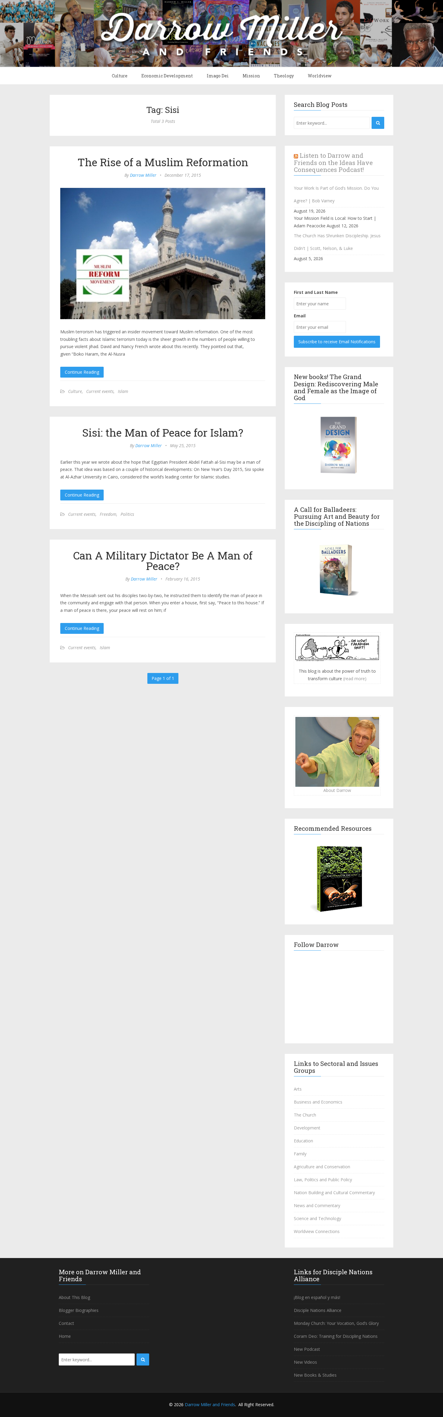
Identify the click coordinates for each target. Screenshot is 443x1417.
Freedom (108, 514)
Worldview (319, 76)
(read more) (354, 678)
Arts (298, 1089)
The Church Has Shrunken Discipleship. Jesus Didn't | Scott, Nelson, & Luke (337, 242)
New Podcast (307, 1349)
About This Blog (74, 1297)
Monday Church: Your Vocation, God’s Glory (336, 1323)
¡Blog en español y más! (317, 1297)
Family (300, 1154)
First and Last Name (316, 292)
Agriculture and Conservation (322, 1166)
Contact (66, 1323)
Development (307, 1128)
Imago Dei (218, 76)
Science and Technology (317, 1218)
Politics (127, 514)
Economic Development (167, 76)
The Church (305, 1115)
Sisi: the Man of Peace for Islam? (162, 432)
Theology (284, 76)
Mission (251, 76)
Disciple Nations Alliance (317, 1310)
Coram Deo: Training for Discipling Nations (336, 1336)
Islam (123, 391)
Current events (100, 391)
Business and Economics (318, 1102)
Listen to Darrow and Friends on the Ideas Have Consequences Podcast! (333, 162)
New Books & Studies (315, 1375)
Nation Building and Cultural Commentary (334, 1192)
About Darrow (337, 790)
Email (300, 316)
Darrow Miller (143, 175)
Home (65, 1336)
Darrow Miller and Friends (210, 1404)
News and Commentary (317, 1205)
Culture (119, 76)
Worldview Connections (317, 1231)
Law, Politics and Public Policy (323, 1179)
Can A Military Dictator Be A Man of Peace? (163, 560)
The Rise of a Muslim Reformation (162, 162)
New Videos (305, 1362)
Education (303, 1141)
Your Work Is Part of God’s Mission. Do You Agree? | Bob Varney (336, 194)
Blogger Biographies (79, 1310)
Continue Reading (82, 372)
